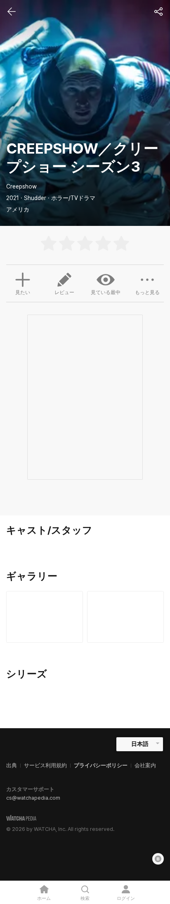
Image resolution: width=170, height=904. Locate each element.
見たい (22, 292)
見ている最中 (105, 292)
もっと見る (147, 292)
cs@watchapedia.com (33, 798)
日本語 (140, 744)
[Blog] (158, 859)
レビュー (64, 292)
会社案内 (145, 765)
